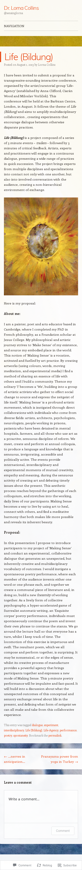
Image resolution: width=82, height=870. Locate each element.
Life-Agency (51, 730)
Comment (63, 830)
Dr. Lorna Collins (21, 8)
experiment (51, 725)
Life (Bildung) (33, 730)
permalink (54, 735)
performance (68, 730)
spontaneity (20, 735)
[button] (41, 246)
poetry (8, 735)
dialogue (37, 725)
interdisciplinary (14, 730)
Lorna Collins (46, 64)
